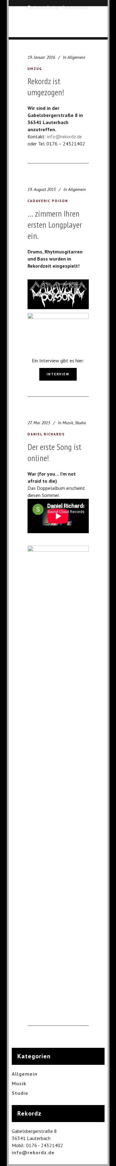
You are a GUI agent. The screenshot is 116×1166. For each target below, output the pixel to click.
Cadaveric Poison (48, 201)
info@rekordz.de (64, 136)
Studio (80, 422)
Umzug (35, 69)
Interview (58, 374)
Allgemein (76, 57)
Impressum (75, 7)
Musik (67, 422)
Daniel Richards (46, 434)
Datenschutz (43, 7)
